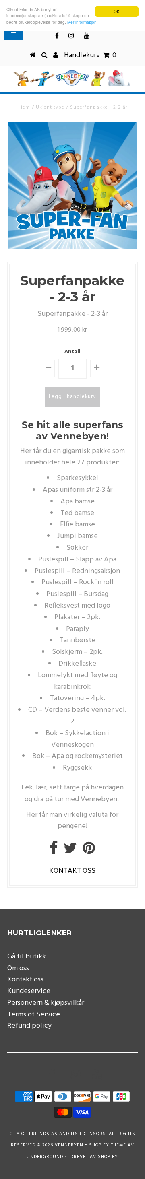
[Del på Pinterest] (89, 851)
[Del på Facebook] (54, 851)
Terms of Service (33, 1014)
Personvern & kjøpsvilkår (45, 1003)
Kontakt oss (25, 979)
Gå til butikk (26, 957)
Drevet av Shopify (94, 1156)
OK (117, 11)
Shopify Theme (107, 1145)
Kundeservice (28, 991)
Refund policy (29, 1026)
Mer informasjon (82, 22)
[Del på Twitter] (70, 851)
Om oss (18, 968)
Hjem (23, 107)
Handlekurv (90, 55)
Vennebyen (69, 1145)
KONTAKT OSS (72, 871)
